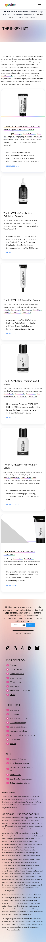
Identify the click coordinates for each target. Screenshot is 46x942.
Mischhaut (28, 137)
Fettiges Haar (8, 223)
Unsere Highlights (33, 226)
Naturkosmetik (11, 927)
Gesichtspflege (8, 391)
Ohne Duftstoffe (9, 139)
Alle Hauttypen (17, 134)
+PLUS (4, 890)
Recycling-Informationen (19, 763)
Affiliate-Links (15, 682)
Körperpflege (20, 137)
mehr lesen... (11, 166)
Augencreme (27, 304)
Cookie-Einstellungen (18, 727)
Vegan (34, 142)
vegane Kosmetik (14, 930)
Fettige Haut (11, 137)
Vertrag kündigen (23, 633)
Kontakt (13, 744)
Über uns (13, 665)
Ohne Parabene (31, 139)
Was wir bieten (16, 669)
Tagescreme (11, 564)
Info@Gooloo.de (7, 76)
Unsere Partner (16, 678)
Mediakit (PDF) (15, 775)
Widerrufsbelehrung (18, 723)
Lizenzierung (15, 739)
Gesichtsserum (19, 391)
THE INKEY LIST (16, 142)
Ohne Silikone (37, 310)
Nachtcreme (8, 562)
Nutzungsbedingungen (19, 718)
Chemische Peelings (29, 134)
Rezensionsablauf (17, 674)
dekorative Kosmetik (21, 823)
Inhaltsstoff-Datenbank (19, 759)
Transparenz (15, 686)
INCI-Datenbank (37, 836)
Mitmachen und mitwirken (20, 690)
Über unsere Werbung (18, 731)
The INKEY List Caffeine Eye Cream (22, 300)
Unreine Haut (26, 142)
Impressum (14, 710)
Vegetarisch (7, 145)
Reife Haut (7, 142)
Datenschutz (15, 714)
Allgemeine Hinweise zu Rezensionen (24, 735)
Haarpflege (16, 223)
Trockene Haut (32, 564)
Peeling (39, 139)
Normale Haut (37, 137)
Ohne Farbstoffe (20, 139)
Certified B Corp (18, 220)
